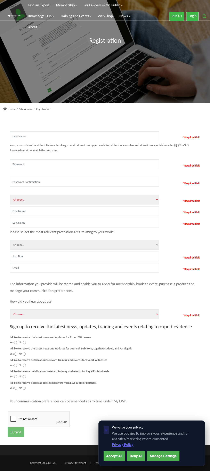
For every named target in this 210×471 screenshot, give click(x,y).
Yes (12, 342)
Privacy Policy (122, 445)
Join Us (176, 16)
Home (12, 109)
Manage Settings (163, 456)
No (20, 342)
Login (192, 16)
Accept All (114, 456)
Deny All (136, 456)
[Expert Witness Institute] (14, 16)
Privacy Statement (75, 463)
